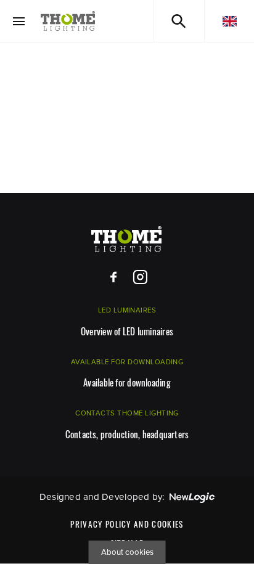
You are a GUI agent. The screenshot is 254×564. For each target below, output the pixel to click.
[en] (229, 21)
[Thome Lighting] (68, 21)
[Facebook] (113, 277)
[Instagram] (140, 277)
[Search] (179, 21)
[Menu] (19, 21)
